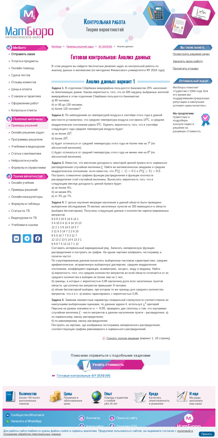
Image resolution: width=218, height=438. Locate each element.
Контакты (93, 418)
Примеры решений (24, 125)
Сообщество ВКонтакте (27, 415)
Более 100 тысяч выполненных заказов (29, 398)
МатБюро (19, 48)
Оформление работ (25, 103)
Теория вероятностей (27, 176)
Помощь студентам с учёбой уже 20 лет (116, 398)
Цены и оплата (21, 89)
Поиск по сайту (127, 418)
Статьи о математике (26, 153)
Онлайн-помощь (22, 68)
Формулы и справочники (28, 167)
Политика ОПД (127, 426)
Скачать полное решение (123, 338)
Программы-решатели (27, 139)
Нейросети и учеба (24, 160)
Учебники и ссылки (24, 225)
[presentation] (102, 167)
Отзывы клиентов (23, 82)
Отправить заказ (23, 54)
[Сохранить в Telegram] (27, 238)
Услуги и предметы (24, 61)
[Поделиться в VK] (16, 238)
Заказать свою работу (188, 61)
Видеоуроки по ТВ (24, 218)
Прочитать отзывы (185, 68)
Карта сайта (94, 426)
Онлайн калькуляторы (27, 196)
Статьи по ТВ (20, 211)
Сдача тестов (20, 75)
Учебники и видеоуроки (28, 146)
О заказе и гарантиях (26, 96)
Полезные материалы (28, 119)
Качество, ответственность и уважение (159, 398)
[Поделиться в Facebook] (37, 238)
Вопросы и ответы (24, 110)
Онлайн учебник (22, 182)
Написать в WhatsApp (26, 421)
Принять (206, 434)
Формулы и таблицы (25, 203)
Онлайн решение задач (27, 132)
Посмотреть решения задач (191, 54)
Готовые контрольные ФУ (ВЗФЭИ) (83, 376)
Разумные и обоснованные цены (73, 398)
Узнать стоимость (108, 364)
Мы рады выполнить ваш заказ (196, 398)
